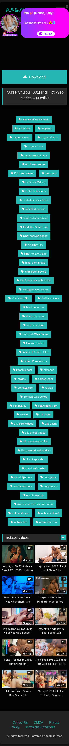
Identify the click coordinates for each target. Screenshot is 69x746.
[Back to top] (57, 734)
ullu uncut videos (35, 432)
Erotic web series (35, 191)
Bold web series (23, 173)
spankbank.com (47, 405)
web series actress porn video (35, 503)
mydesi (22, 378)
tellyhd (24, 414)
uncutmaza (50, 486)
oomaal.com (45, 378)
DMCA (38, 722)
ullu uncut (51, 423)
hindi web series (35, 316)
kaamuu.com (24, 369)
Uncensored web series (35, 450)
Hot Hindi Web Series (35, 119)
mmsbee (49, 369)
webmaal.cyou (20, 512)
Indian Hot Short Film (35, 352)
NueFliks (24, 128)
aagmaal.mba (49, 137)
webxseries (20, 521)
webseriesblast (50, 512)
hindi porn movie (35, 262)
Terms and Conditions (40, 727)
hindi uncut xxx (35, 307)
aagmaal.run (35, 146)
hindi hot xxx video (35, 253)
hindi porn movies (35, 271)
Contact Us (20, 722)
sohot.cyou (19, 405)
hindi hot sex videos (35, 217)
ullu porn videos (23, 423)
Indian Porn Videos (35, 361)
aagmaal (46, 128)
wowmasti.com (48, 521)
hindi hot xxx (35, 244)
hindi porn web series (35, 289)
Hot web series (35, 343)
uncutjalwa (50, 477)
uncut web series (35, 468)
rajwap (49, 387)
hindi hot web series (35, 235)
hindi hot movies (35, 208)
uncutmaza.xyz (35, 495)
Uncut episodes (35, 459)
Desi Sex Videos (35, 182)
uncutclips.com (23, 477)
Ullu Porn (45, 414)
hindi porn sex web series (35, 280)
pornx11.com (25, 387)
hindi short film (20, 298)
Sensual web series (35, 396)
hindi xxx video (35, 325)
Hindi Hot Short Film (35, 226)
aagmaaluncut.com (35, 155)
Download (37, 77)
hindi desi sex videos (35, 200)
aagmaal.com (21, 137)
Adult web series (35, 164)
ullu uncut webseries (35, 441)
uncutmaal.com (22, 486)
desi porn (50, 173)
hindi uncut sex (50, 298)
